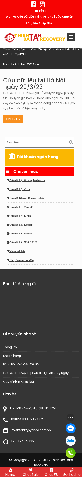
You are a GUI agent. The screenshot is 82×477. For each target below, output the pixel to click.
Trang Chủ (11, 347)
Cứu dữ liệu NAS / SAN (23, 242)
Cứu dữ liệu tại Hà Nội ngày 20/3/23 (34, 83)
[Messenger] (71, 428)
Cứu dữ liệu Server (20, 233)
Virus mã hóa (17, 251)
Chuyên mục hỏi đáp (21, 260)
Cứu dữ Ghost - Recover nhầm (27, 198)
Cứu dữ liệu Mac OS (21, 207)
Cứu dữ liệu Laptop (21, 224)
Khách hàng (12, 355)
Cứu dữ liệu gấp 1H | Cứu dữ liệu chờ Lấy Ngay (36, 373)
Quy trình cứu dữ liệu (18, 381)
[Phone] (71, 453)
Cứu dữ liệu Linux (20, 215)
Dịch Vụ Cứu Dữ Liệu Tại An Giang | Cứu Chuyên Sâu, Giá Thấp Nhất (39, 20)
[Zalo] (71, 441)
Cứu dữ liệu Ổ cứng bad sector (27, 180)
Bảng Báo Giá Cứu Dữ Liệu (21, 364)
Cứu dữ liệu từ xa (19, 189)
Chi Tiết (11, 119)
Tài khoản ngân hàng (37, 156)
